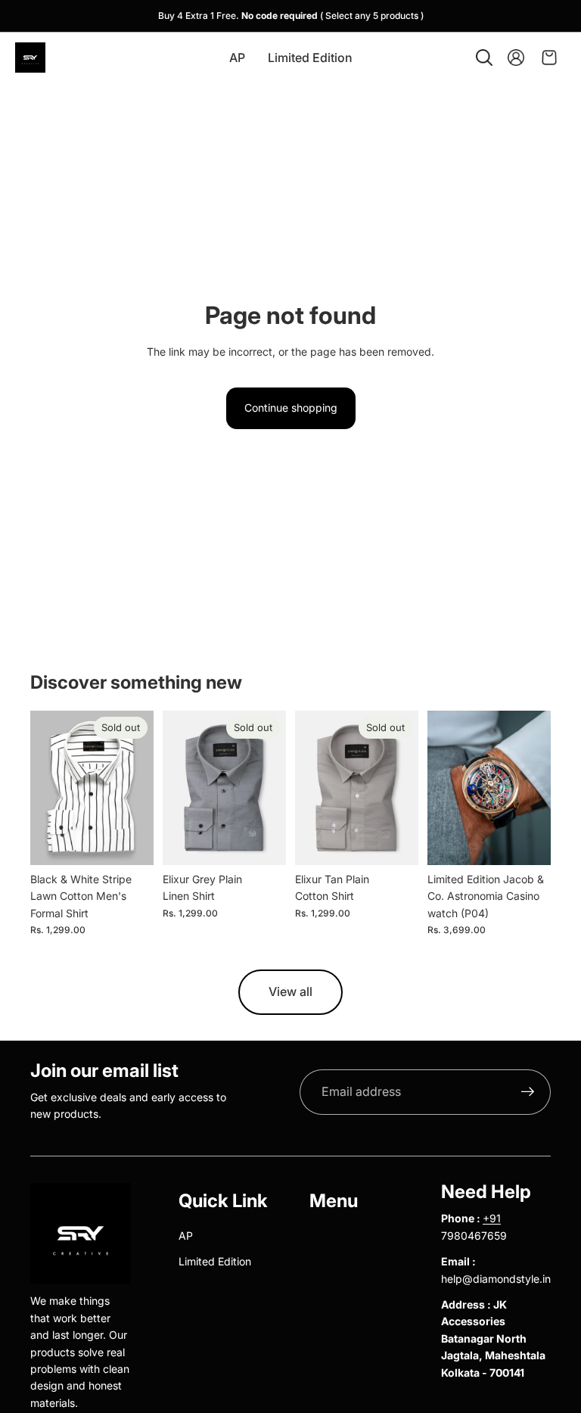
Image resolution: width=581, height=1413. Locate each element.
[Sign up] (528, 1092)
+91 (492, 1218)
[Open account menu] (516, 57)
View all (290, 991)
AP (186, 1235)
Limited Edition (215, 1261)
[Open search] (484, 57)
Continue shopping (290, 407)
